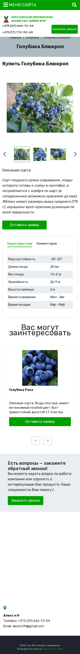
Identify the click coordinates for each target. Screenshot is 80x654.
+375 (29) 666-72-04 (18, 25)
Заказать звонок (65, 29)
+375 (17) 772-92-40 (17, 32)
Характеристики (19, 244)
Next (75, 154)
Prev (4, 154)
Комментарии (47, 244)
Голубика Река (21, 390)
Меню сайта (22, 4)
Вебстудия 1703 (52, 648)
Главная (15, 37)
